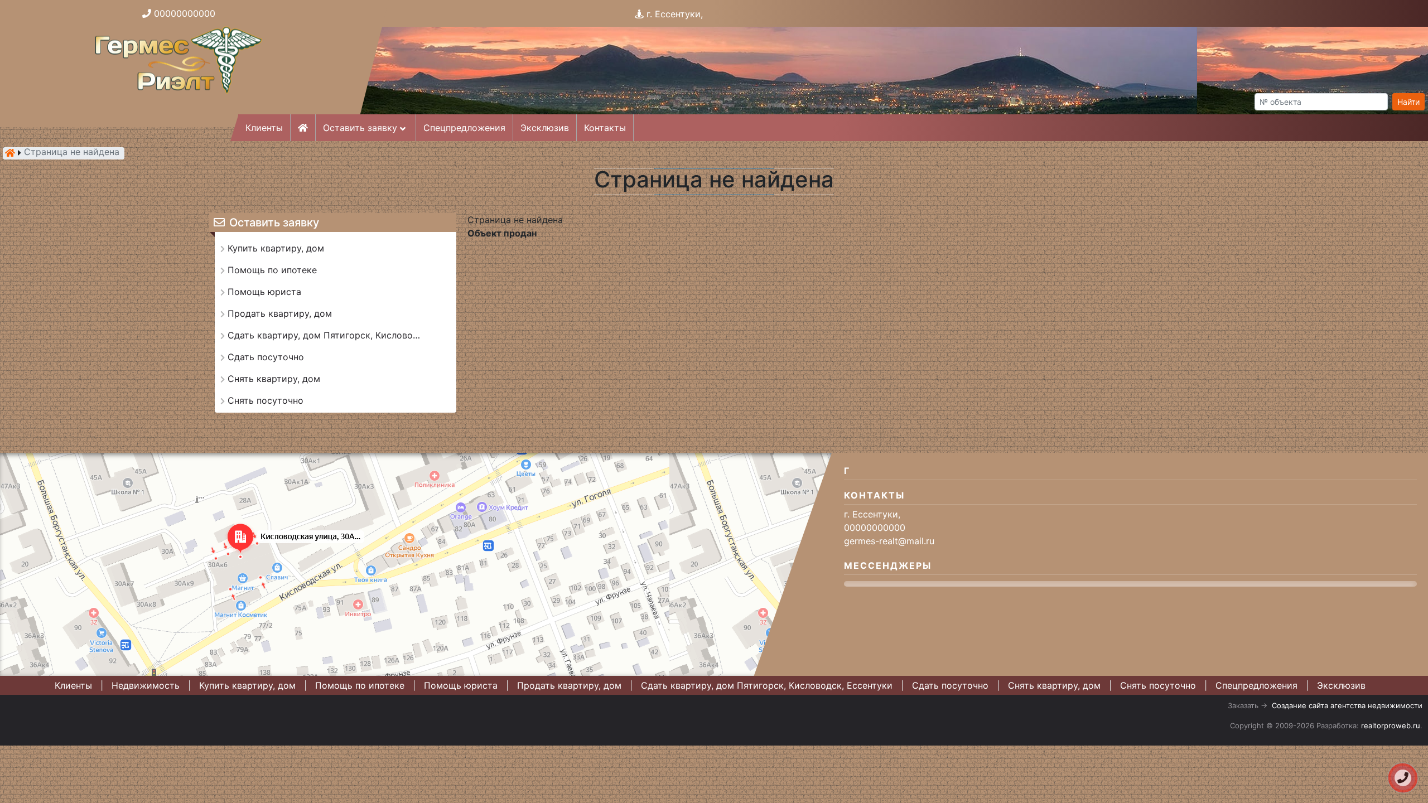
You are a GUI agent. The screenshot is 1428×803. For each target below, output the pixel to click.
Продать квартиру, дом (569, 685)
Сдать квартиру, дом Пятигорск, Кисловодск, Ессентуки (767, 685)
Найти (1408, 102)
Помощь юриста (461, 685)
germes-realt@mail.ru (889, 540)
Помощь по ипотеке (359, 685)
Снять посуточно (1158, 685)
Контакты (605, 127)
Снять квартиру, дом (1054, 685)
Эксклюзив (544, 127)
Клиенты (264, 127)
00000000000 (184, 13)
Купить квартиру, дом (247, 685)
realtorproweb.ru (1390, 725)
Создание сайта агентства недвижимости (1347, 705)
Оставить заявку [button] (361, 127)
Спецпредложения (464, 127)
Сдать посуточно (950, 685)
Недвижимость (146, 685)
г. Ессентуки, (675, 14)
